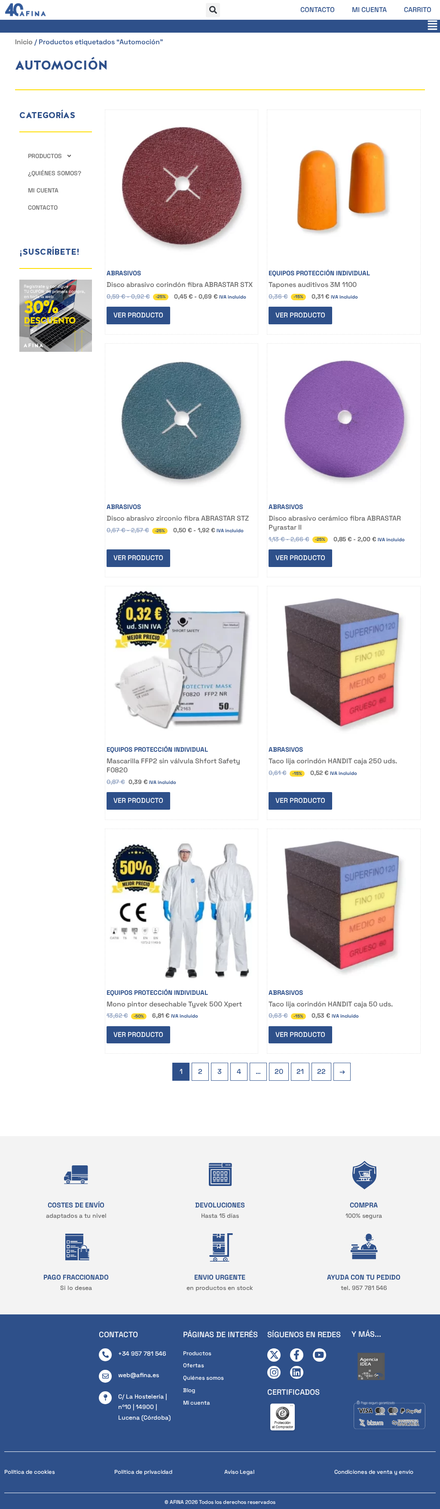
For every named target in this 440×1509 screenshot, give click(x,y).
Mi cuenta (369, 9)
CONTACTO (118, 1334)
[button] (213, 10)
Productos (45, 156)
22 (321, 1071)
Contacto (317, 9)
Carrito (417, 9)
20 (279, 1071)
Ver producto (138, 315)
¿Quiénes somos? (54, 173)
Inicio (24, 41)
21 (300, 1071)
